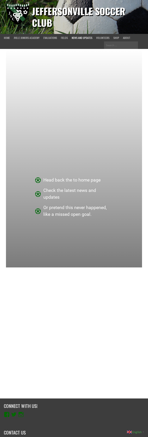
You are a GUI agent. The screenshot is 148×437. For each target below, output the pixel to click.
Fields (64, 38)
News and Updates (82, 38)
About (126, 38)
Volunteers (102, 38)
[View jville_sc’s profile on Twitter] (14, 414)
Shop (116, 38)
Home (7, 38)
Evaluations (50, 38)
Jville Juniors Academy (27, 38)
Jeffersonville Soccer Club (78, 16)
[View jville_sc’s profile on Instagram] (21, 414)
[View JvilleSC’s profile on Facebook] (7, 414)
